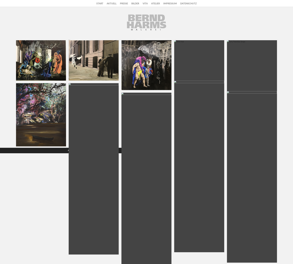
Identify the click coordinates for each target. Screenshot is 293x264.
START (99, 3)
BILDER (135, 3)
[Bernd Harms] (146, 28)
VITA (145, 3)
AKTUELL (112, 3)
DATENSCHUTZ (188, 3)
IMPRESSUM (170, 3)
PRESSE (124, 3)
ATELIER (155, 3)
